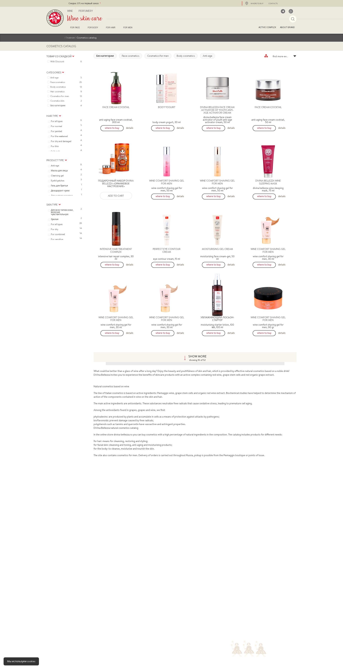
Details (129, 128)
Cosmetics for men (158, 56)
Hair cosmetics (66, 92)
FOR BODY (93, 27)
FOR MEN (127, 27)
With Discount (66, 61)
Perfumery (86, 10)
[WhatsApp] (291, 11)
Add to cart (116, 195)
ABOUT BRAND (287, 27)
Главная (70, 37)
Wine (70, 10)
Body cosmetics (186, 56)
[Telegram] (283, 11)
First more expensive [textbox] (284, 56)
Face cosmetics (130, 56)
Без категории (105, 56)
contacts (273, 3)
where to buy (257, 3)
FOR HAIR (110, 27)
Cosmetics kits (66, 101)
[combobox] (280, 56)
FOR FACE (75, 27)
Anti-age (207, 56)
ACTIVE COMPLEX (267, 27)
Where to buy (112, 128)
